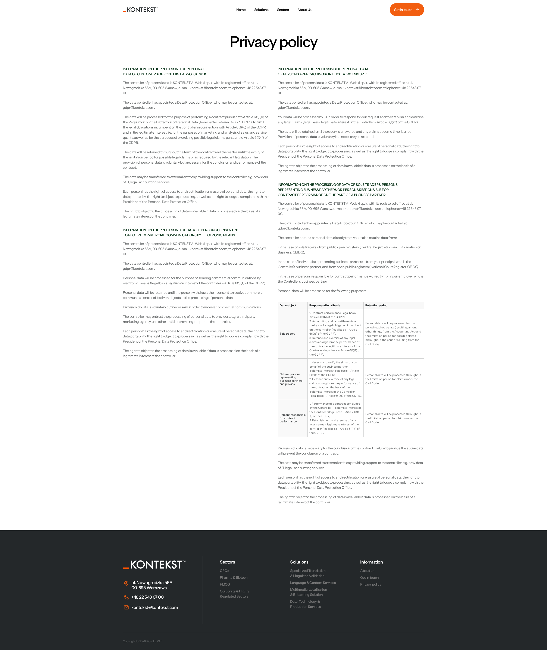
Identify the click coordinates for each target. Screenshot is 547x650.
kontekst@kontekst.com (154, 607)
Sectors (227, 562)
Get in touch (369, 577)
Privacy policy (370, 584)
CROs (224, 570)
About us (367, 570)
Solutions (299, 562)
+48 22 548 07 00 (147, 597)
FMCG (225, 584)
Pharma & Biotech (234, 577)
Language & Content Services (313, 582)
